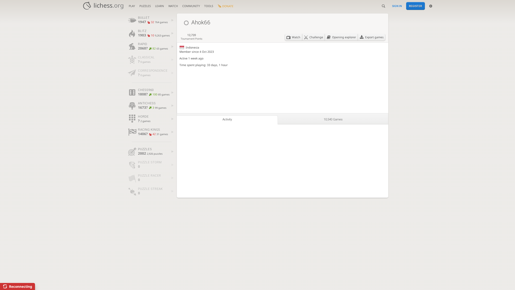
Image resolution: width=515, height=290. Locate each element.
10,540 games (333, 119)
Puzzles (145, 6)
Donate (228, 6)
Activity (227, 119)
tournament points (191, 36)
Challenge (316, 37)
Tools (208, 6)
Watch (173, 6)
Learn (159, 6)
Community (191, 6)
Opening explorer (344, 37)
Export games (374, 37)
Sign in (397, 6)
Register (415, 6)
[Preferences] (431, 6)
